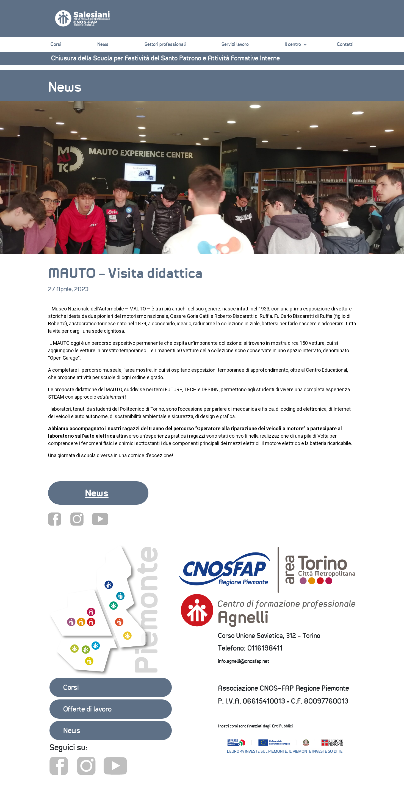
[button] (98, 493)
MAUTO (137, 309)
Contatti (345, 44)
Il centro (293, 44)
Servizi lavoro (235, 44)
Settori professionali (165, 44)
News (103, 44)
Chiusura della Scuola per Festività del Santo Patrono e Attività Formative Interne (165, 58)
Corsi (56, 44)
